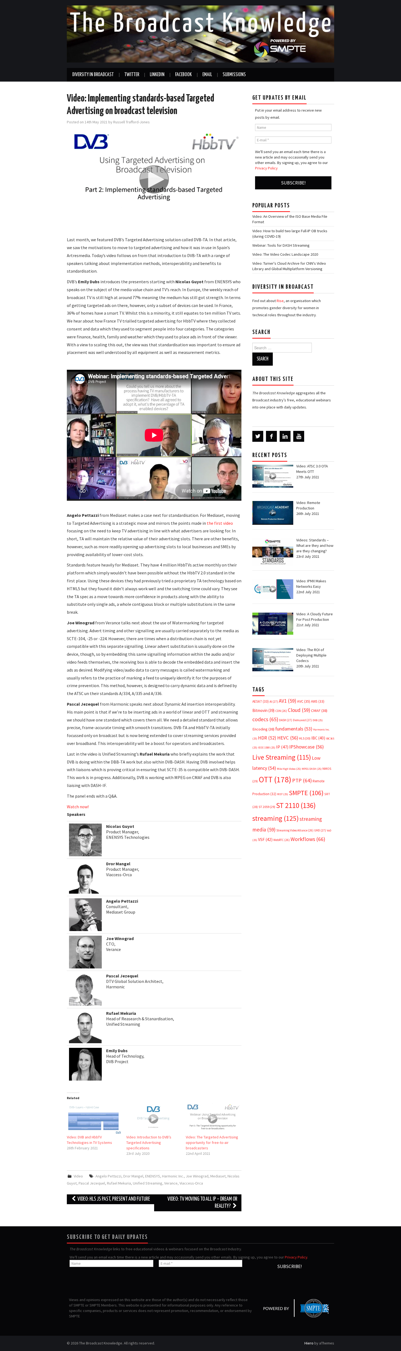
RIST (282, 794)
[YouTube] (298, 436)
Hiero (308, 1343)
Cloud (299, 710)
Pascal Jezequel (92, 1183)
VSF (265, 839)
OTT (275, 779)
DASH (285, 720)
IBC (318, 738)
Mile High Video (289, 769)
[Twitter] (257, 436)
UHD (320, 830)
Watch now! (78, 806)
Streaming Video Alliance (294, 830)
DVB (318, 720)
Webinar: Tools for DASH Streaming (281, 245)
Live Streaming (281, 757)
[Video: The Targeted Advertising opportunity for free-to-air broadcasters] (213, 1119)
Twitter (131, 74)
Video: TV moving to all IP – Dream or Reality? (202, 1203)
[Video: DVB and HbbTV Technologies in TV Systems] (94, 1119)
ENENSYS (152, 1176)
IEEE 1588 (266, 747)
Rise (280, 300)
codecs (265, 719)
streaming (275, 818)
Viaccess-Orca (191, 1183)
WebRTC (281, 840)
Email (207, 74)
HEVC (287, 738)
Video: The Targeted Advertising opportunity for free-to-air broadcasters (212, 1142)
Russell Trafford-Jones (131, 122)
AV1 (287, 700)
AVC (303, 701)
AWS (317, 701)
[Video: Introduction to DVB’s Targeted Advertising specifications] (153, 1119)
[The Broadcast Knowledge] (200, 33)
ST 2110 (296, 805)
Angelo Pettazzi (108, 1176)
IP (282, 747)
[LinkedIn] (285, 436)
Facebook (183, 74)
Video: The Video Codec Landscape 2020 (285, 254)
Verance (171, 1183)
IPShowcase (306, 747)
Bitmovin (263, 710)
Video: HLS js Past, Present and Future (113, 1199)
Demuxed (302, 720)
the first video (219, 523)
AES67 (260, 701)
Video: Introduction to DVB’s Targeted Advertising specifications (148, 1142)
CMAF (319, 710)
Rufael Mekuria (119, 1183)
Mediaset (218, 1176)
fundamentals (293, 729)
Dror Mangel (133, 1176)
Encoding (263, 729)
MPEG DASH (312, 769)
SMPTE (306, 793)
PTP (302, 780)
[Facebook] (271, 436)
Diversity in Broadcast (93, 74)
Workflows (308, 839)
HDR (267, 738)
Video (78, 1176)
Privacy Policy (266, 168)
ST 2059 (267, 807)
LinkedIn (157, 74)
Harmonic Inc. (173, 1176)
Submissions (234, 74)
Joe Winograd (197, 1176)
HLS (304, 738)
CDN (281, 711)
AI (274, 701)
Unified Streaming (147, 1183)
